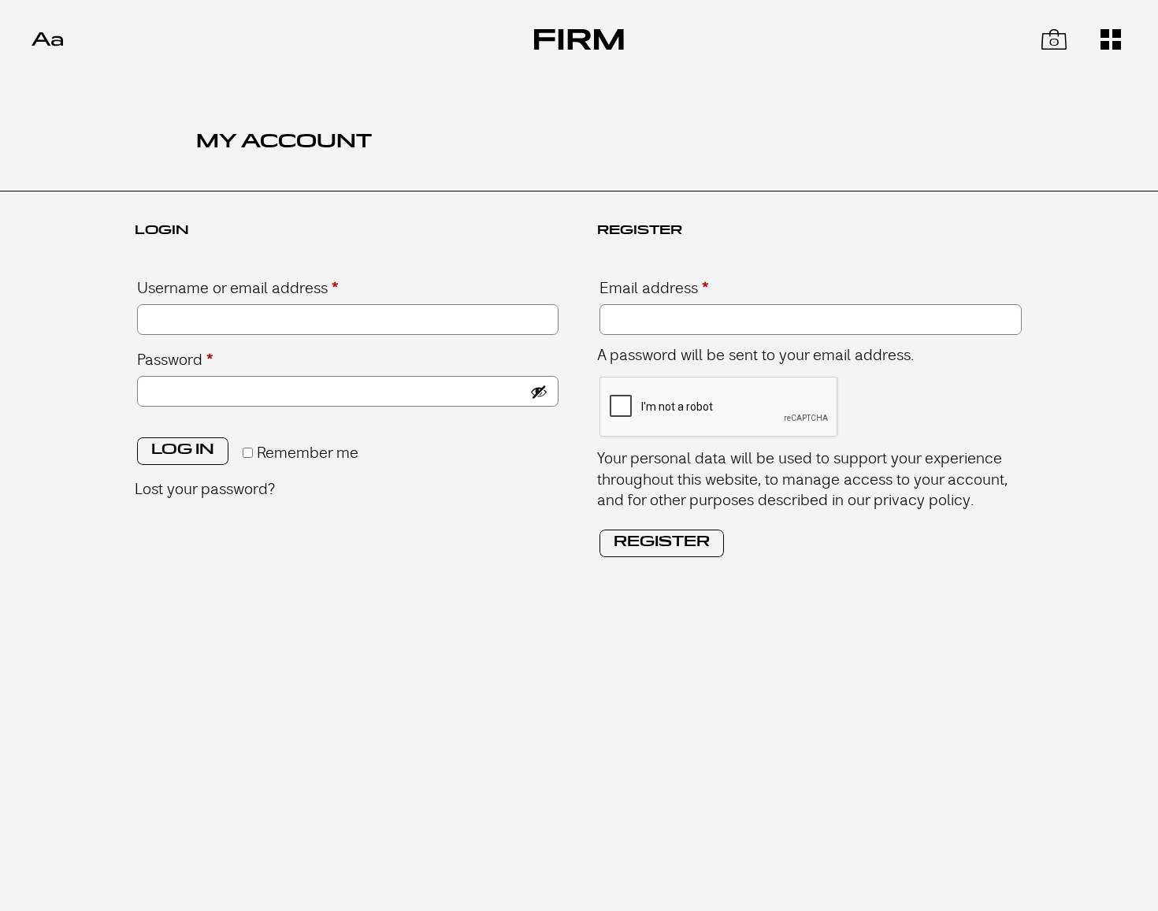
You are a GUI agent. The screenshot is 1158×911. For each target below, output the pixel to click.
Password (175, 360)
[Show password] (538, 391)
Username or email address (238, 288)
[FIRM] (579, 39)
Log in (182, 450)
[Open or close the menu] (1110, 39)
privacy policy (922, 500)
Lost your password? (205, 489)
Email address (654, 288)
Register (662, 542)
